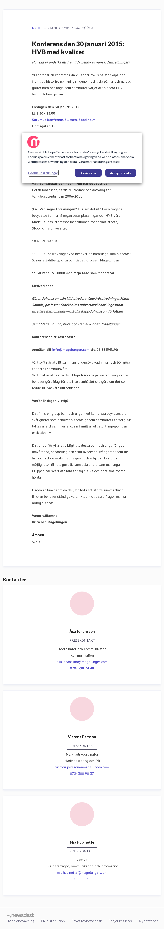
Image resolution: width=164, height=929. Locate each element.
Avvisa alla (88, 173)
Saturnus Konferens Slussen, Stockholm (63, 119)
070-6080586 (82, 879)
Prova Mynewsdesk (86, 921)
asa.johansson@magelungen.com (82, 661)
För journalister (120, 921)
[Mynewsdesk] (21, 915)
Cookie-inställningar (43, 173)
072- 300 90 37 (82, 773)
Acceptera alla (120, 173)
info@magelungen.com (70, 349)
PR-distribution (53, 921)
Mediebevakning (21, 921)
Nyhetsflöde (149, 921)
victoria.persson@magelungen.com (82, 767)
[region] (82, 158)
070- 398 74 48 (82, 668)
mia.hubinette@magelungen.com (82, 872)
